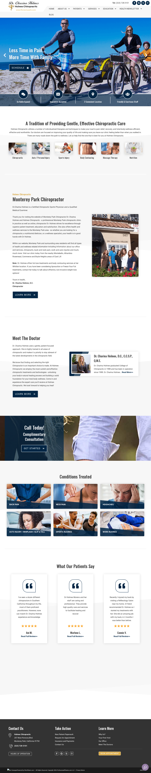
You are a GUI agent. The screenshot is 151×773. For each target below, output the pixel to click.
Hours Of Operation (20, 754)
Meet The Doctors (106, 744)
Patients (77, 9)
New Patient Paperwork (64, 734)
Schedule (18, 67)
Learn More (23, 294)
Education (108, 9)
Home (51, 9)
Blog (51, 15)
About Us (62, 9)
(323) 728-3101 (120, 3)
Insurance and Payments (64, 741)
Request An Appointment (65, 738)
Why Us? (102, 734)
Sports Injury (64, 157)
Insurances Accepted (58, 101)
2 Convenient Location (93, 101)
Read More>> (127, 372)
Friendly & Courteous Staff (127, 101)
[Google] (139, 3)
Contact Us (59, 744)
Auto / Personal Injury (41, 157)
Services (92, 9)
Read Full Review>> (29, 636)
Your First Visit (104, 738)
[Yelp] (143, 3)
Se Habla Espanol (23, 101)
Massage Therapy (110, 157)
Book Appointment (110, 753)
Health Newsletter (129, 9)
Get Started (32, 448)
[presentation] (12, 770)
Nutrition (133, 157)
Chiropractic (17, 157)
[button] (4, 55)
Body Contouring (87, 157)
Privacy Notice (80, 770)
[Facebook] (134, 3)
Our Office (102, 741)
